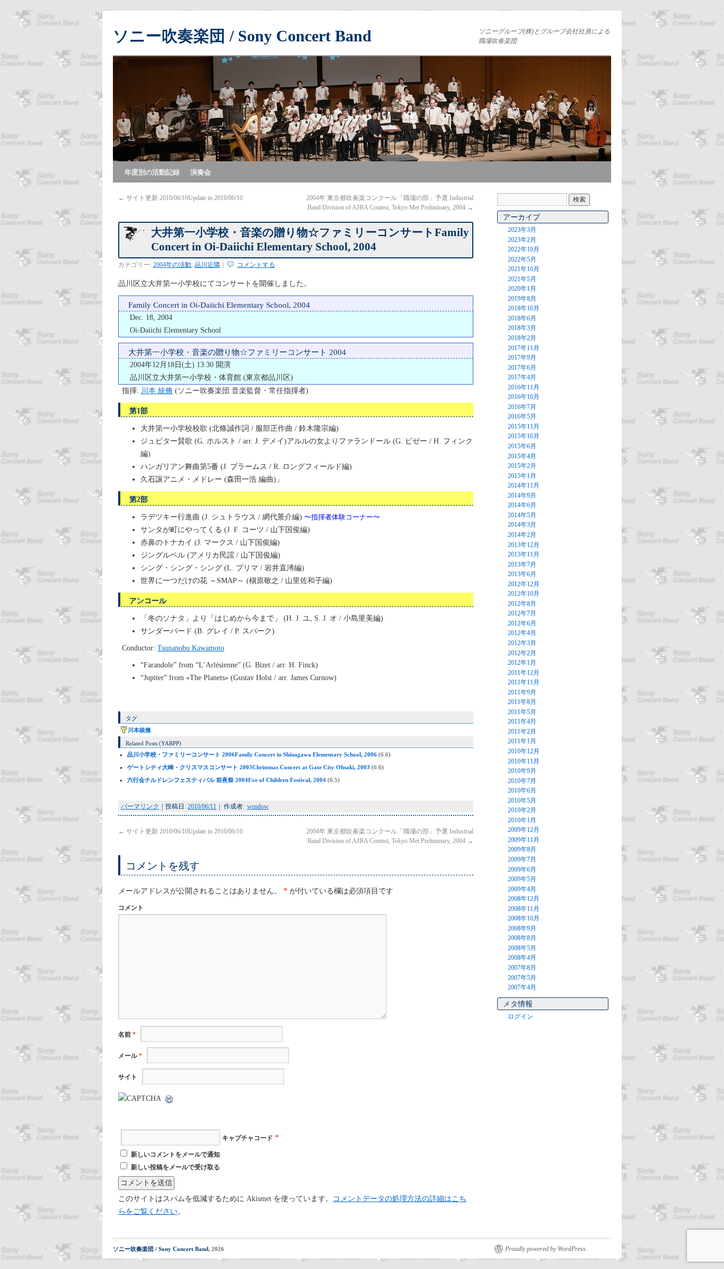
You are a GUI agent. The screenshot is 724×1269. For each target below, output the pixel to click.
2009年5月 (522, 879)
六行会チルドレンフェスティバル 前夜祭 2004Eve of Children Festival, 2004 (226, 780)
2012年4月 (522, 633)
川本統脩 (139, 730)
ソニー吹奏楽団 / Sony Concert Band (242, 36)
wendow (258, 806)
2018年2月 (522, 338)
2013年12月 (524, 545)
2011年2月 (522, 731)
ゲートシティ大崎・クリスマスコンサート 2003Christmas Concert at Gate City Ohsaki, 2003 (248, 767)
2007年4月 (522, 987)
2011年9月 (522, 692)
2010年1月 (522, 820)
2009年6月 (522, 869)
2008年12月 (524, 898)
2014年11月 (524, 485)
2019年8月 (522, 298)
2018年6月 (522, 318)
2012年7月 (522, 613)
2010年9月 (522, 771)
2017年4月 (522, 377)
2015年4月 (522, 456)
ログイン (520, 1016)
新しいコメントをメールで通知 (175, 1154)
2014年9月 (522, 495)
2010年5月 (522, 800)
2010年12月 (524, 751)
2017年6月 (522, 367)
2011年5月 (522, 712)
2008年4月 (522, 957)
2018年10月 (524, 308)
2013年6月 (522, 574)
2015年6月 (522, 446)
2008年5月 (522, 948)
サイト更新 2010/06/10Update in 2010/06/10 (180, 198)
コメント (131, 907)
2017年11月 (524, 348)
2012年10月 (524, 593)
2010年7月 (522, 781)
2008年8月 (522, 938)
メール (130, 1055)
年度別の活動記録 (152, 172)
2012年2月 (522, 653)
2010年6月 (522, 790)
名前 (127, 1034)
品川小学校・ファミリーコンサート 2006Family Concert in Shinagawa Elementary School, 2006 (252, 754)
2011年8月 (522, 702)
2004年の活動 (172, 264)
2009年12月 (524, 829)
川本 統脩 (157, 391)
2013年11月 (524, 554)
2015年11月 (524, 426)
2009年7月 (522, 859)
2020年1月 (522, 288)
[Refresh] (169, 1098)
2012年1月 (522, 662)
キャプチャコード (247, 1138)
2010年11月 (524, 761)
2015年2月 (522, 466)
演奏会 (200, 172)
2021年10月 (524, 269)
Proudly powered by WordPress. (546, 1249)
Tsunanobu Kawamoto (190, 648)
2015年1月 (522, 476)
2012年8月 (522, 603)
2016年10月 (524, 397)
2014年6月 (522, 505)
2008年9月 (522, 928)
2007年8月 (522, 967)
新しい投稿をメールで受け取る (175, 1167)
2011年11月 (524, 682)
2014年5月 (522, 515)
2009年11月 (524, 840)
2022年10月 (524, 249)
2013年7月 (522, 564)
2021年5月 (522, 279)
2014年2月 (522, 534)
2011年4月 (522, 721)
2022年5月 (522, 259)
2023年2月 (522, 240)
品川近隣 (207, 264)
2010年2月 (522, 810)
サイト (127, 1077)
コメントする (256, 264)
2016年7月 (522, 407)
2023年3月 (522, 229)
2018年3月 (522, 328)
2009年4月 (522, 889)
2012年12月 (524, 584)
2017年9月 (522, 357)
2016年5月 (522, 416)
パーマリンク (140, 806)
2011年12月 (524, 672)
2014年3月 (522, 524)
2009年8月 (522, 849)
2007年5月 (522, 977)
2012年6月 (522, 623)
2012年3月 (522, 643)
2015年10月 (524, 436)
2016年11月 (524, 387)
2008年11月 (524, 908)
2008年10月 (524, 918)
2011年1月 (522, 741)
